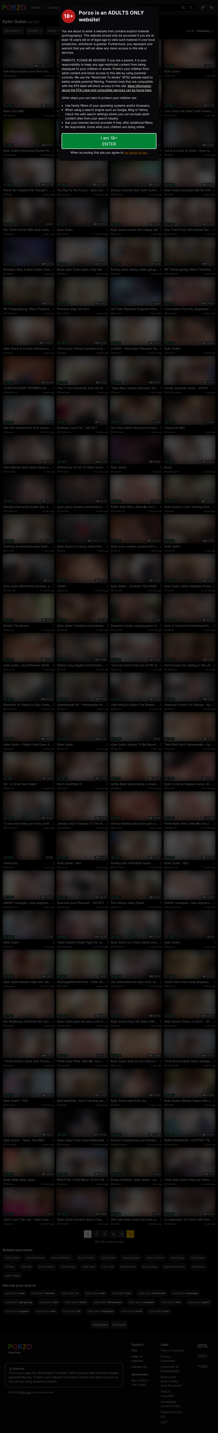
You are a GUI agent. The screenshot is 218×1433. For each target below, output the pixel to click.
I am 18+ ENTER (109, 141)
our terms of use (135, 152)
